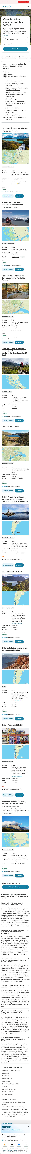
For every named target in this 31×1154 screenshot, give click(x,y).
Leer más (5, 35)
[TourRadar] (7, 6)
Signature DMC (15, 257)
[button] (15, 192)
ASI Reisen (14, 408)
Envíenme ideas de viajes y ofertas (14, 1140)
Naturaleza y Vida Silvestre (9, 1092)
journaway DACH (16, 552)
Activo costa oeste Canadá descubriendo (13, 1106)
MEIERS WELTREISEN (17, 329)
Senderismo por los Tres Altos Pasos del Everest (15, 1109)
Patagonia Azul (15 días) (12, 107)
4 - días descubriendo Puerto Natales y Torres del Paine (16, 118)
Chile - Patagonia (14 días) (13, 115)
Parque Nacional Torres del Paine (11, 1070)
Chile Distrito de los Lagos (9, 1089)
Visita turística (10, 10)
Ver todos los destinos (17, 623)
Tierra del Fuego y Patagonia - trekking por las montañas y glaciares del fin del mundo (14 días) (16, 94)
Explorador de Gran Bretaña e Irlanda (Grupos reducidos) (14, 1103)
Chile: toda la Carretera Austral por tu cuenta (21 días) (15, 111)
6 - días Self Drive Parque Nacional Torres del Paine (15, 84)
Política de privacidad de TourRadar (9, 1150)
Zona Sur (4, 1086)
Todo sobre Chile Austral (9, 56)
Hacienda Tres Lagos (11, 99)
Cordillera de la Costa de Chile (10, 1084)
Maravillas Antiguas (7, 1094)
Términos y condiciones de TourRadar (21, 1148)
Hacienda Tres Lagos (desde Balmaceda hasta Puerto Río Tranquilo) (17, 89)
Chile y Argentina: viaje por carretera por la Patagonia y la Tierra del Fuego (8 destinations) (16, 103)
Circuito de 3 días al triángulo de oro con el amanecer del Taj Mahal (13, 1115)
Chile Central (5, 1073)
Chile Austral (4, 10)
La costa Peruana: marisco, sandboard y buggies (15, 1112)
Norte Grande (5, 1076)
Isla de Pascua (6, 1081)
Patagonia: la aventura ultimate (14, 81)
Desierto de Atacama (7, 1078)
